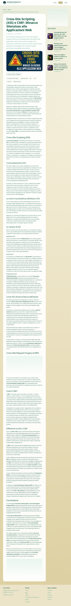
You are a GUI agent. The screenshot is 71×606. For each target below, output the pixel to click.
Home (55, 2)
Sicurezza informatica (13, 78)
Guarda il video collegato (13, 74)
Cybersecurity (17, 81)
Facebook (49, 597)
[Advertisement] (24, 365)
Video (65, 2)
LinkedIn (49, 595)
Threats (9, 81)
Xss (30, 78)
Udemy (49, 599)
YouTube (49, 590)
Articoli (60, 2)
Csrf (35, 78)
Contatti (27, 602)
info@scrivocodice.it (8, 595)
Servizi (27, 599)
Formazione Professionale (32, 597)
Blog (26, 593)
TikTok (49, 593)
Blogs (9, 9)
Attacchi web (24, 78)
